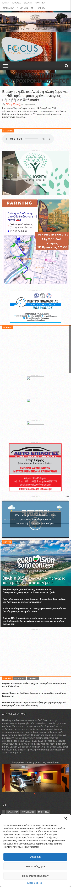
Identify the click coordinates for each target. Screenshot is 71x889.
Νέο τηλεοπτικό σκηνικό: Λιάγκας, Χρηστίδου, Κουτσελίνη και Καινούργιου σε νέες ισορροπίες (34, 600)
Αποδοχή (35, 856)
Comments (32, 678)
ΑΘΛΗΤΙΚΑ (40, 2)
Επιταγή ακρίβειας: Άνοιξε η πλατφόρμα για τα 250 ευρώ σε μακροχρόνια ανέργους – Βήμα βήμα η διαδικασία (35, 95)
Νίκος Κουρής (13, 104)
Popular (7, 678)
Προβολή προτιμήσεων (35, 875)
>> (35, 794)
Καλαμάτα (12, 811)
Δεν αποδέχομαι (35, 866)
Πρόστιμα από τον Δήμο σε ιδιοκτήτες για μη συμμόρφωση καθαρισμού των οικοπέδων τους (34, 704)
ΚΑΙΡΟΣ (41, 7)
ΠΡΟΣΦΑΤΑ (19, 678)
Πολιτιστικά (8, 7)
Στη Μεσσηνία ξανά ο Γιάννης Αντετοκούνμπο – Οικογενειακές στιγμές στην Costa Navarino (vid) (28, 591)
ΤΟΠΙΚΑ (5, 2)
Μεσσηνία (43, 811)
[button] (65, 818)
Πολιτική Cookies (34, 883)
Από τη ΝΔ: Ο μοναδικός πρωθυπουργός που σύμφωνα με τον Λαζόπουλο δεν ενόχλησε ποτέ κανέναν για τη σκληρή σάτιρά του (34, 621)
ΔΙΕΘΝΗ (28, 2)
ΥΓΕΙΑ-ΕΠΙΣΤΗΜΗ (25, 7)
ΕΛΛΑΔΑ (16, 2)
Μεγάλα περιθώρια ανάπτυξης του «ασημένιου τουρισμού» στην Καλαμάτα (34, 685)
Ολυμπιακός (28, 811)
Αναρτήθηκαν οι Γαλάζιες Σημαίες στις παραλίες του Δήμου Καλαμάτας (34, 694)
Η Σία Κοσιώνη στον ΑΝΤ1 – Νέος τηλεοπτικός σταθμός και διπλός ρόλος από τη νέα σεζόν (34, 610)
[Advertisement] (35, 652)
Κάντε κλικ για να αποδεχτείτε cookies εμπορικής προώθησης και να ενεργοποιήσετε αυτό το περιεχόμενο (35, 519)
